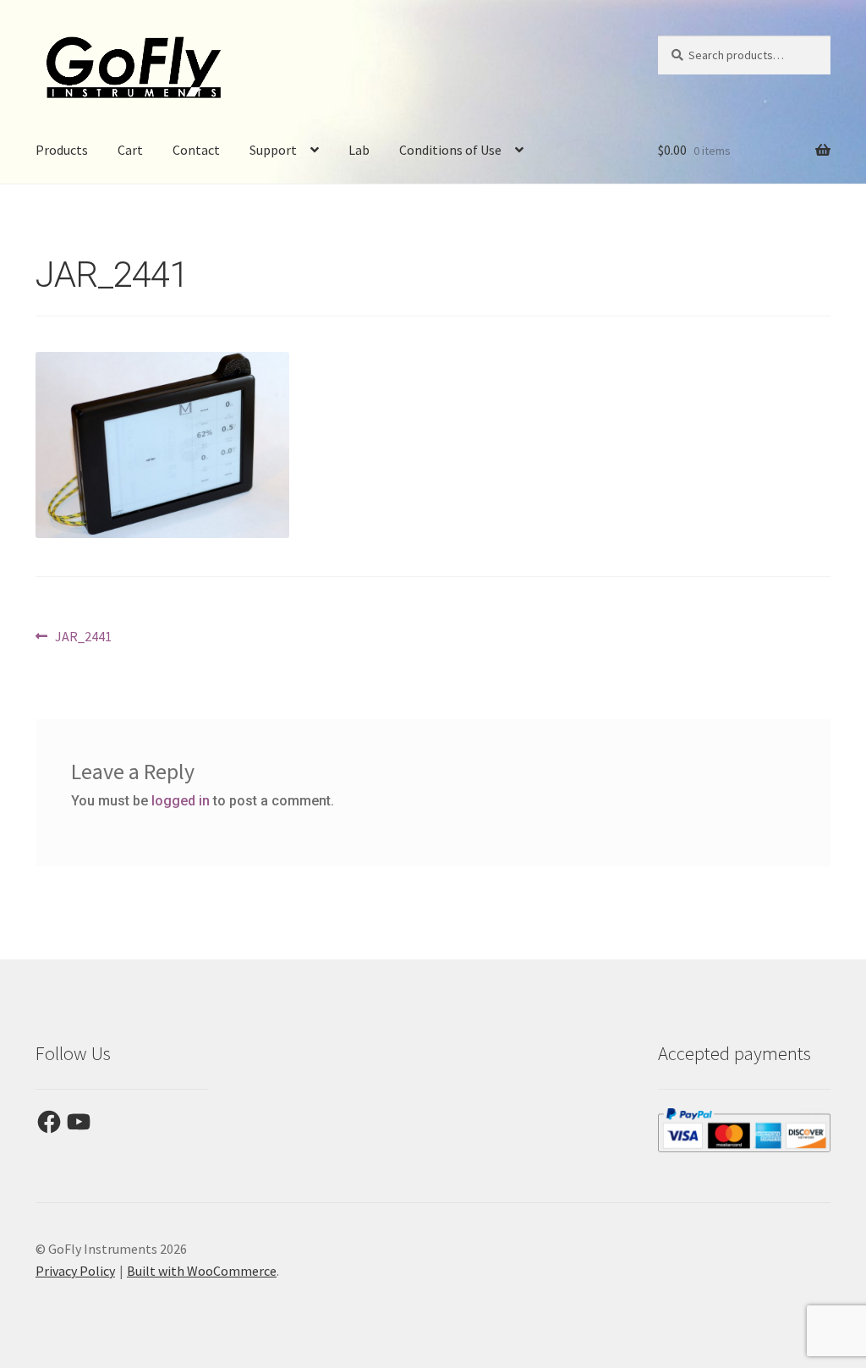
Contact (196, 149)
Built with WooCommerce (202, 1270)
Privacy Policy (75, 1270)
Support (273, 149)
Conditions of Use (450, 149)
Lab (359, 149)
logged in (180, 801)
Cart (130, 149)
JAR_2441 (83, 637)
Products (62, 149)
